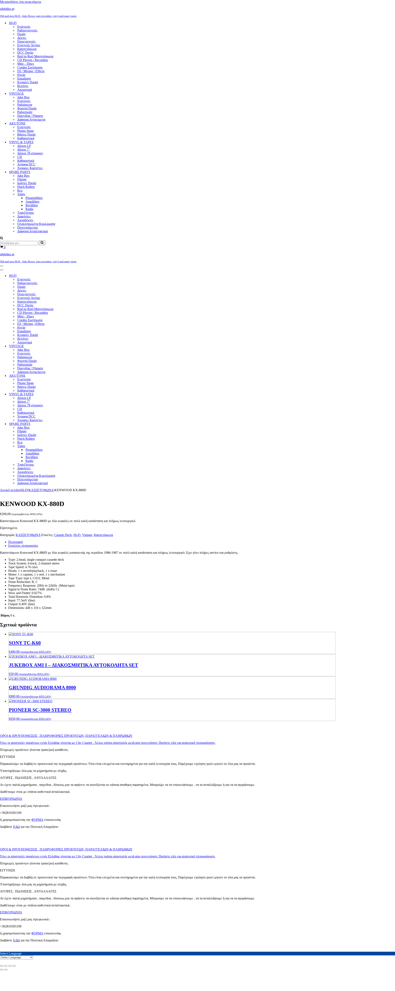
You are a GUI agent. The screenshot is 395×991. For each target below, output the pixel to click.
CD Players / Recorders (32, 60)
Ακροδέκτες (25, 220)
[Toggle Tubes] (72, 446)
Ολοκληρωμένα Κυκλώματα (36, 224)
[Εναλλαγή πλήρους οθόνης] (5, 966)
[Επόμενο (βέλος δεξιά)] (5, 969)
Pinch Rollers (26, 186)
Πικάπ (21, 34)
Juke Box (23, 97)
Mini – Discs (25, 63)
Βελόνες (22, 86)
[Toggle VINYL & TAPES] (72, 394)
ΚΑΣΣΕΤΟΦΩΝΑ (41, 490)
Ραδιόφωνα (24, 104)
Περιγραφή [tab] (15, 542)
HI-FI (24, 490)
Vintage (87, 535)
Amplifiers (32, 201)
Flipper (22, 179)
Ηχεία (21, 75)
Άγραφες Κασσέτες (30, 168)
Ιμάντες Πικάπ (26, 183)
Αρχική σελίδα (10, 490)
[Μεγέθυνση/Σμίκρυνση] (1, 966)
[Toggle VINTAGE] (72, 346)
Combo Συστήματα (29, 67)
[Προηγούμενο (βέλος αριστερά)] (1, 969)
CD (19, 157)
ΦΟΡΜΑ (37, 819)
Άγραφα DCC (26, 164)
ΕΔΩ (16, 826)
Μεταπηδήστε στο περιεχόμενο (20, 1)
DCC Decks (25, 52)
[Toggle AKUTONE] (72, 376)
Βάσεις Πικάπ (26, 134)
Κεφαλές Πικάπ (27, 82)
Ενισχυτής (24, 127)
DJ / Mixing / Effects (30, 71)
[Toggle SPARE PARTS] (72, 424)
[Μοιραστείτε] (10, 966)
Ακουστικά (24, 89)
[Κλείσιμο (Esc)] (14, 966)
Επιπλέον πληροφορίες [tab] (23, 545)
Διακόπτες (24, 216)
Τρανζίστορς (25, 212)
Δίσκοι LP (24, 146)
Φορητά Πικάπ (27, 108)
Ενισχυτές (23, 26)
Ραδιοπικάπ (24, 112)
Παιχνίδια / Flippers (30, 115)
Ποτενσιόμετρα (27, 227)
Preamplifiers (34, 198)
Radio (29, 209)
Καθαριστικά (25, 138)
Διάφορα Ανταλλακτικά (32, 231)
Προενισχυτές (26, 41)
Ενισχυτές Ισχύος (28, 45)
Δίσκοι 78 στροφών (30, 153)
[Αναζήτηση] (1, 238)
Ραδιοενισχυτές (27, 30)
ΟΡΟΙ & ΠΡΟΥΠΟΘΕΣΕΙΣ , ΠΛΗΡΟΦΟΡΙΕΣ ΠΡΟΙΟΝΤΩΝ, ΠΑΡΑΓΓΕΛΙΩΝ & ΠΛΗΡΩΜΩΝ (66, 735)
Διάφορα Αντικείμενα (31, 119)
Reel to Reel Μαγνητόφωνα (35, 56)
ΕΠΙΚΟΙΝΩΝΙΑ (11, 798)
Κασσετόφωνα (26, 49)
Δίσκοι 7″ (23, 149)
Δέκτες (21, 38)
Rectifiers (32, 205)
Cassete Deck (63, 535)
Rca (19, 190)
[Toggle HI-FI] (72, 276)
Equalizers (24, 78)
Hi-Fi (76, 535)
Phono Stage (25, 131)
